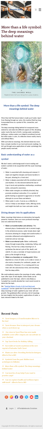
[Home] (16, 9)
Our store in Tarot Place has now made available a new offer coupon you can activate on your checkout (21, 334)
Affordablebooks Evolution (27, 408)
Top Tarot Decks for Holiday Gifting (19, 341)
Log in (11, 408)
